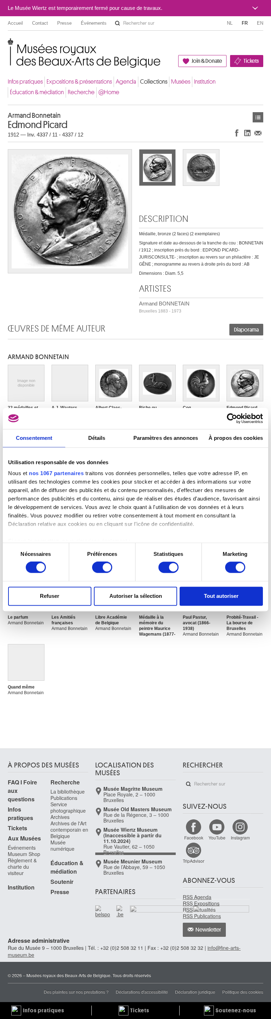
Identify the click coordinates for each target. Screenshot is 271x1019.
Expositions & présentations (79, 82)
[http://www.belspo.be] (103, 911)
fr (245, 23)
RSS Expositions (201, 903)
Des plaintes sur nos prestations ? (76, 992)
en (260, 23)
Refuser (49, 596)
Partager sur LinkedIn (247, 133)
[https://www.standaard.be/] (221, 919)
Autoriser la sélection (135, 596)
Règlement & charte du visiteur (22, 866)
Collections (153, 82)
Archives (60, 817)
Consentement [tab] (34, 438)
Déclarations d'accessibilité (142, 992)
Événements (94, 23)
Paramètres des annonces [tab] (165, 438)
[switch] (102, 567)
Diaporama (246, 330)
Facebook (193, 838)
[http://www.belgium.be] (120, 911)
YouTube (217, 838)
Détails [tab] (97, 438)
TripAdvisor (193, 861)
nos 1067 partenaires (56, 473)
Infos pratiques (25, 82)
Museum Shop (24, 854)
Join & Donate (207, 61)
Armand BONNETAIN (164, 307)
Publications (63, 798)
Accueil (15, 23)
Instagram (240, 838)
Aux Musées (24, 838)
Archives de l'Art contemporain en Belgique (69, 829)
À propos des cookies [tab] (236, 438)
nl (230, 23)
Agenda (126, 82)
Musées (180, 82)
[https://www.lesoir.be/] (158, 910)
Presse (64, 23)
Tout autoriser (221, 596)
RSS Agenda (197, 897)
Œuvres (258, 117)
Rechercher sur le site (117, 23)
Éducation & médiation (37, 92)
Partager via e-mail (258, 133)
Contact (40, 23)
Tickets (251, 61)
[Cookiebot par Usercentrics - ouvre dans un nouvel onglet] (232, 418)
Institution (205, 82)
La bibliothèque (67, 791)
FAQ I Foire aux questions (22, 790)
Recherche (81, 92)
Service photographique (68, 807)
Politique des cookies (242, 992)
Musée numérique (62, 845)
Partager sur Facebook (236, 133)
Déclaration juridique (195, 992)
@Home (108, 92)
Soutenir (61, 882)
